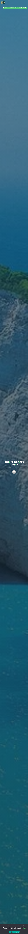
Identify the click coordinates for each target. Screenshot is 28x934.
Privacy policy (16, 931)
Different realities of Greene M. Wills (14, 8)
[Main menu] (26, 7)
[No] (26, 929)
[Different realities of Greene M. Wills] (3, 2)
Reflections (13, 459)
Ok (10, 931)
